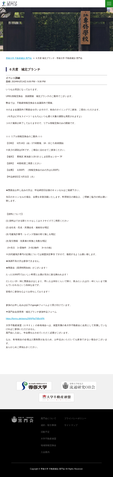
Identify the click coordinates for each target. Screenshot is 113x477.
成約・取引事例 (48, 425)
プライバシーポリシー (75, 418)
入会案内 (45, 452)
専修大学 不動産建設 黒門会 (10, 3)
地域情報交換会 (48, 445)
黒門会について (48, 418)
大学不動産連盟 (48, 438)
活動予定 (45, 432)
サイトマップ (71, 425)
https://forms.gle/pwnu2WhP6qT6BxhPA (25, 318)
